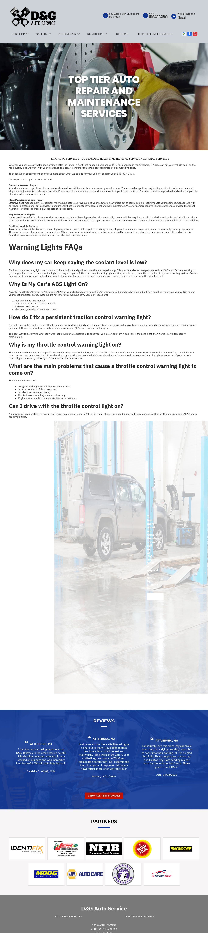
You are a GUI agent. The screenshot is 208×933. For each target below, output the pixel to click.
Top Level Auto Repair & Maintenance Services (110, 158)
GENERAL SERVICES (156, 158)
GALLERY (42, 34)
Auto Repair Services (68, 916)
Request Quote (155, 596)
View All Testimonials (104, 795)
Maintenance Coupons (139, 916)
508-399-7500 (158, 16)
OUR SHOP (18, 34)
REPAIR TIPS (95, 34)
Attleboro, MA (41, 744)
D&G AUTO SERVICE (64, 158)
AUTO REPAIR (67, 34)
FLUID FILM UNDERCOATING (155, 34)
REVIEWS (122, 34)
